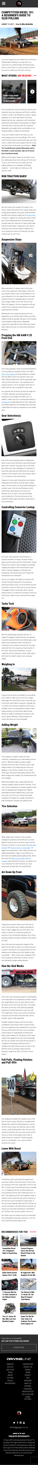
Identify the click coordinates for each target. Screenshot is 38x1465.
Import (10, 1375)
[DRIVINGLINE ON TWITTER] (14, 1422)
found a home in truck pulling (21, 848)
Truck (10, 1372)
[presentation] (31, 91)
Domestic (10, 1364)
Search (28, 1369)
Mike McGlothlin (27, 24)
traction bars (31, 215)
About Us (27, 1383)
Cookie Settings (27, 1398)
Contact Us (27, 1367)
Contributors (27, 1364)
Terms (27, 1372)
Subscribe (19, 1347)
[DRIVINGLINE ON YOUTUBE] (24, 1422)
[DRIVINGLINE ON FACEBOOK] (17, 1422)
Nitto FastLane (28, 1394)
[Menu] (3, 3)
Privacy (28, 1375)
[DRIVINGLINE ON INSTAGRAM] (21, 1422)
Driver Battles (27, 1391)
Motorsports (10, 1383)
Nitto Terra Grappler (18, 858)
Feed (28, 1378)
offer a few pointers (8, 374)
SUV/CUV (10, 1367)
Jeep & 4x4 (10, 1369)
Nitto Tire (18, 1427)
